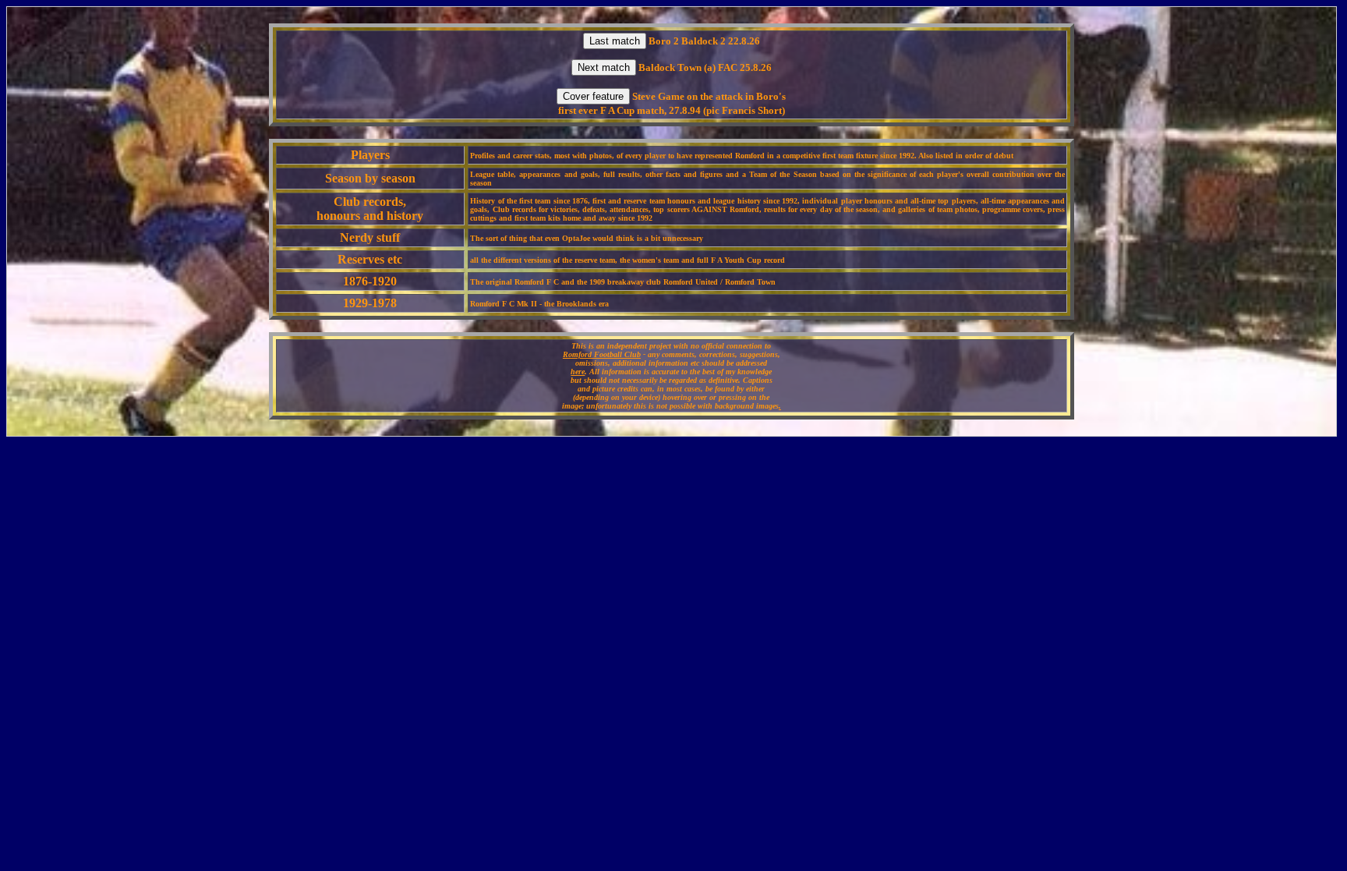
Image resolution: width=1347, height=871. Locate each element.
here (578, 371)
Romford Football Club (602, 354)
